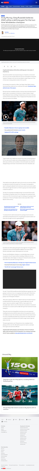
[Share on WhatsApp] (11, 67)
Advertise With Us (4, 460)
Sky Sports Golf (23, 433)
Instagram (22, 419)
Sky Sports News (23, 439)
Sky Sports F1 (22, 435)
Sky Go (2, 451)
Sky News (2, 450)
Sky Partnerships (4, 456)
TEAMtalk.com (3, 430)
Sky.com (2, 448)
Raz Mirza (7, 32)
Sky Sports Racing (23, 442)
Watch (10, 6)
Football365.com (4, 432)
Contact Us (3, 466)
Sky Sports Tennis (23, 436)
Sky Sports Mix (22, 444)
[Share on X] (7, 67)
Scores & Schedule (16, 6)
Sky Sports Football (23, 430)
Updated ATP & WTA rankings (11, 132)
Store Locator (3, 459)
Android (27, 264)
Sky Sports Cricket (23, 432)
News (7, 6)
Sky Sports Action (23, 438)
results (23, 130)
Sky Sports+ (22, 441)
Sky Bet (30, 6)
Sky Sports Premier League (24, 429)
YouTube (29, 419)
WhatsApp (5, 421)
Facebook (9, 419)
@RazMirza (13, 33)
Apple (23, 264)
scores (19, 130)
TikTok (16, 419)
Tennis (2, 6)
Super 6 (2, 429)
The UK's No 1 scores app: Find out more (14, 267)
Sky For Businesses (4, 454)
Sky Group (3, 453)
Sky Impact (3, 457)
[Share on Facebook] (4, 67)
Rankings (22, 6)
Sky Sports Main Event (24, 427)
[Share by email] (14, 67)
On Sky (27, 6)
